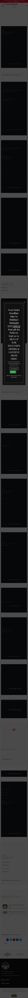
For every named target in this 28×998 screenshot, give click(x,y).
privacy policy (14, 377)
